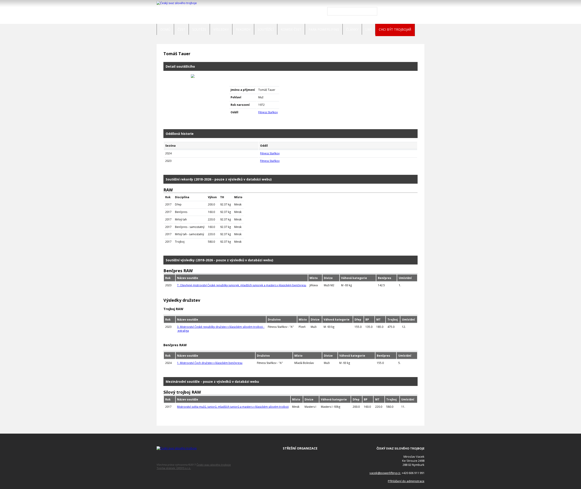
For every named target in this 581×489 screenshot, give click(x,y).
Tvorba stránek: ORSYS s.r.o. (174, 468)
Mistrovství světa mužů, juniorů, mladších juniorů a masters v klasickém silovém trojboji (233, 407)
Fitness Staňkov (268, 112)
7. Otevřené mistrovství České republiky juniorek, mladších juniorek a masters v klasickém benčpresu (241, 285)
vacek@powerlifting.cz (384, 473)
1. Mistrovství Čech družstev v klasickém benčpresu (209, 363)
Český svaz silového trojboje (214, 464)
